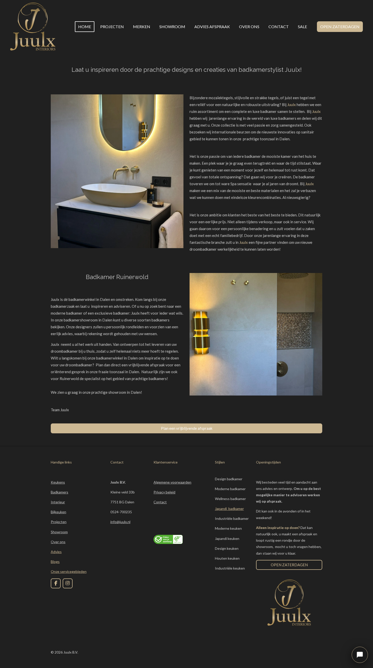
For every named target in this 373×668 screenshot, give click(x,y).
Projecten (58, 522)
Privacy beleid (164, 492)
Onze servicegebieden (69, 571)
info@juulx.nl (120, 522)
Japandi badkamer (229, 508)
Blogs (55, 561)
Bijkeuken (58, 512)
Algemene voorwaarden (172, 482)
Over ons (58, 542)
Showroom (59, 532)
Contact (160, 502)
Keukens (58, 482)
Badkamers (59, 492)
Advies (56, 552)
